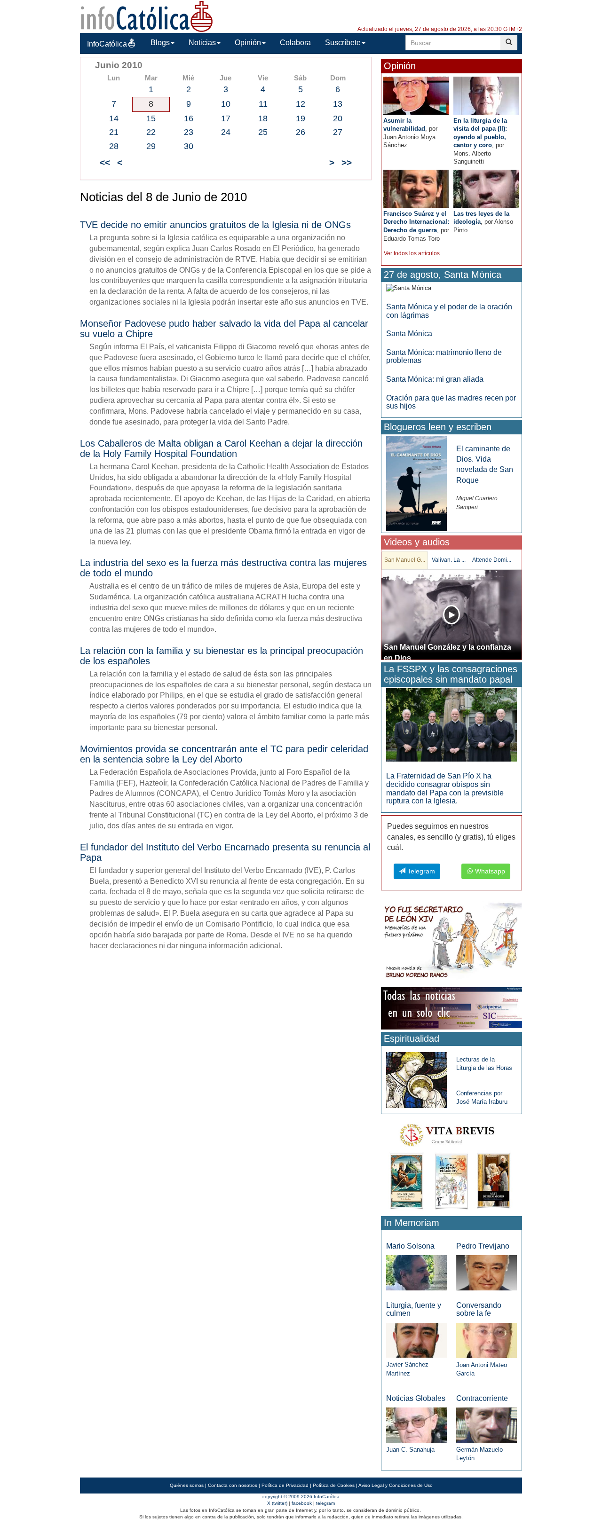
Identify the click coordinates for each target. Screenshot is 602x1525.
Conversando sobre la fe (478, 1309)
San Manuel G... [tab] (404, 560)
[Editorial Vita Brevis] (451, 1165)
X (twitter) (277, 1503)
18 (263, 118)
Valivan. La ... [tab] (449, 560)
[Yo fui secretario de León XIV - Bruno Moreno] (451, 942)
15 (151, 118)
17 (225, 118)
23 (188, 132)
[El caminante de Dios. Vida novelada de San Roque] (416, 482)
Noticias (202, 43)
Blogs (160, 43)
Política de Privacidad (285, 1485)
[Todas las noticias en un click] (451, 1008)
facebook (302, 1503)
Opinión (248, 43)
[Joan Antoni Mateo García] (486, 1340)
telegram (325, 1503)
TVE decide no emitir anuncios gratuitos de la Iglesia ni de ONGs (215, 225)
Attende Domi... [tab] (491, 560)
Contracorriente (482, 1398)
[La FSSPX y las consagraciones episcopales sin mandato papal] (451, 724)
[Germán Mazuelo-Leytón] (486, 1424)
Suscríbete (343, 43)
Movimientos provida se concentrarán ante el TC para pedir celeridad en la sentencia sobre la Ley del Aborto (224, 754)
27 (337, 132)
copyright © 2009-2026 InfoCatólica (301, 1496)
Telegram (420, 871)
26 (300, 132)
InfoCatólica (107, 44)
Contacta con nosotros (232, 1485)
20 (337, 118)
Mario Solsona (410, 1246)
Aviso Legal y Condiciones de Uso (395, 1485)
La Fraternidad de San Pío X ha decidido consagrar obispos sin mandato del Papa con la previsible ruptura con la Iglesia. (445, 788)
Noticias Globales (415, 1398)
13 (337, 104)
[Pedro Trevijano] (486, 1272)
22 (151, 132)
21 (114, 132)
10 (225, 104)
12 (300, 104)
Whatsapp (489, 871)
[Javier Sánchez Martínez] (416, 1340)
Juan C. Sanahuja (410, 1449)
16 (188, 118)
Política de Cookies (334, 1485)
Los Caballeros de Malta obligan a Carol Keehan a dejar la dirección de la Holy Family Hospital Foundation (221, 448)
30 (188, 146)
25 (263, 132)
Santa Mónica (409, 334)
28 (114, 146)
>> (346, 162)
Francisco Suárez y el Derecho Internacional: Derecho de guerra (416, 222)
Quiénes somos (187, 1485)
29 (151, 146)
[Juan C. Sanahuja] (416, 1424)
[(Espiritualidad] (416, 1077)
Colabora (295, 43)
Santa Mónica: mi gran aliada (434, 379)
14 (114, 118)
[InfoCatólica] (147, 16)
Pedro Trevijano (482, 1246)
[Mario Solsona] (416, 1272)
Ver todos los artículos (412, 253)
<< (105, 162)
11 (263, 104)
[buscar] (508, 42)
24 (225, 132)
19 (300, 118)
